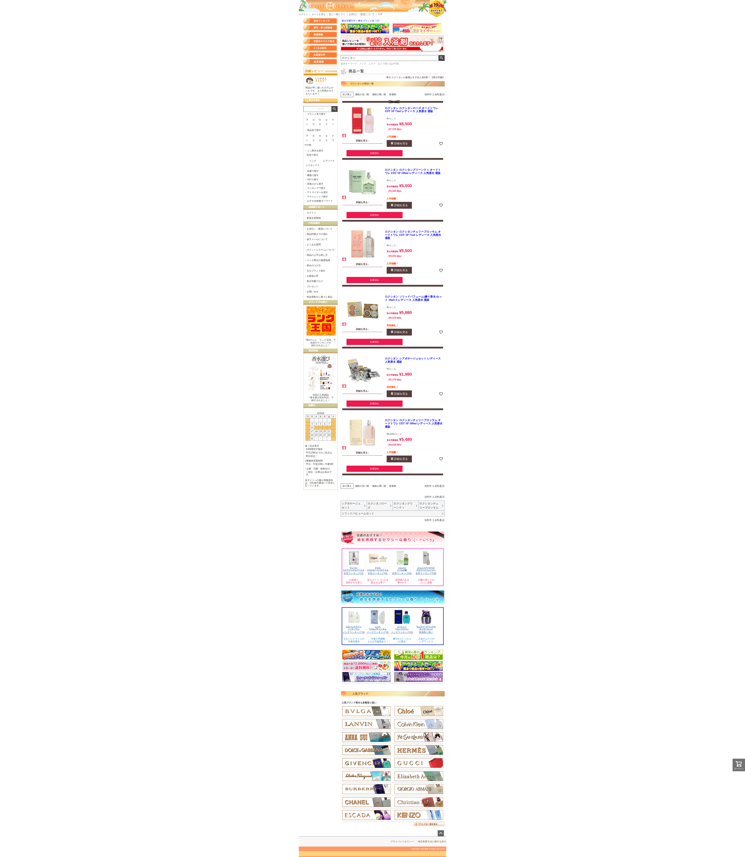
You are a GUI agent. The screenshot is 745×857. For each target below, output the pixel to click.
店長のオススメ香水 (320, 41)
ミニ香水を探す (315, 150)
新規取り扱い (426, 632)
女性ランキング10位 (426, 573)
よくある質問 (320, 48)
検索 (441, 58)
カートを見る (319, 14)
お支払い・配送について (361, 14)
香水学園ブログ (315, 281)
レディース (329, 160)
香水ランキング (320, 21)
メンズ (312, 160)
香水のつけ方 (314, 265)
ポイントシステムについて (321, 249)
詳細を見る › (362, 140)
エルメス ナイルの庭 (402, 569)
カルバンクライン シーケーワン (353, 628)
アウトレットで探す (317, 196)
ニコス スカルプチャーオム (377, 628)
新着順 (392, 94)
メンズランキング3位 (354, 632)
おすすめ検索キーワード (320, 201)
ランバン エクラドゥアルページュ (353, 569)
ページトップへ (441, 833)
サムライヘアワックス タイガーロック (426, 628)
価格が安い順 (362, 94)
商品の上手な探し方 (317, 255)
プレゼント (312, 286)
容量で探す (313, 171)
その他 (307, 145)
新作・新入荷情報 (320, 28)
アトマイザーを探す (317, 192)
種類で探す (313, 175)
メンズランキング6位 (402, 632)
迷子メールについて (317, 239)
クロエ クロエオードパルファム (377, 569)
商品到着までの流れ (317, 234)
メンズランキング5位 (378, 632)
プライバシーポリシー (402, 841)
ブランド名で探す (316, 114)
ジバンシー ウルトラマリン (402, 628)
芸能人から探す (315, 183)
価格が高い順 (379, 94)
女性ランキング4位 (378, 573)
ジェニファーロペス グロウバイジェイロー (426, 569)
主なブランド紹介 (316, 270)
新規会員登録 (314, 218)
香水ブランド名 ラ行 (368, 20)
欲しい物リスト (337, 14)
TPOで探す (313, 179)
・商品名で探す (313, 130)
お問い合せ (312, 291)
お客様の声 (320, 55)
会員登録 (320, 62)
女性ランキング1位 (354, 573)
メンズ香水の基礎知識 (318, 260)
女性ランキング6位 (402, 573)
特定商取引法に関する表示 (432, 841)
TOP (380, 14)
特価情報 (320, 34)
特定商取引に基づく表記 (319, 297)
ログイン (303, 14)
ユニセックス (313, 165)
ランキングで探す (316, 188)
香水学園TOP (348, 20)
